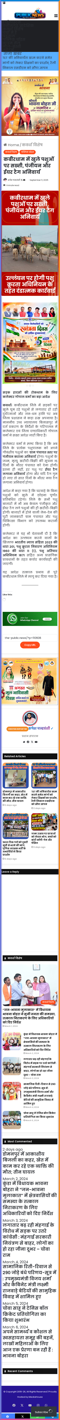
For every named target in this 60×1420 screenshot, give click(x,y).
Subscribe (42, 1412)
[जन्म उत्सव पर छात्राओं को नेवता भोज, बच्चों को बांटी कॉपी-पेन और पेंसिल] (44, 821)
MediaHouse (36, 1397)
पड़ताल (8, 36)
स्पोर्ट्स (8, 50)
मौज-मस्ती (11, 46)
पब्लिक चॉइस (13, 39)
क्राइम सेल (11, 43)
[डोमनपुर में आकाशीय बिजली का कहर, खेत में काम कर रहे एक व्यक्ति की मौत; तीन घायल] (16, 775)
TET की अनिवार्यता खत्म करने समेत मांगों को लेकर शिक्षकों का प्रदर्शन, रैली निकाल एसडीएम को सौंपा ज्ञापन (44, 798)
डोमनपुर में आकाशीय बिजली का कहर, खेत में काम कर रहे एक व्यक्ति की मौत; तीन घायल (15, 796)
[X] (32, 742)
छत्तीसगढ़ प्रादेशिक (18, 25)
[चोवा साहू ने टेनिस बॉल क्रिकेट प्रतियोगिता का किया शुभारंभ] (12, 1120)
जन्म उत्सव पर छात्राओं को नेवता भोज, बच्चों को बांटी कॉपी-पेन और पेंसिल (43, 838)
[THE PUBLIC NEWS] (30, 9)
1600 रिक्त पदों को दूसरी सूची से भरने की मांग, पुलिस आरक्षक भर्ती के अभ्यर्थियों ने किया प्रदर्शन (27, 63)
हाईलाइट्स (11, 22)
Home (13, 145)
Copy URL (30, 645)
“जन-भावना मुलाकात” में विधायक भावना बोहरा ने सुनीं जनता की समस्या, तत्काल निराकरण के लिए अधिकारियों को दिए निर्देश (29, 1016)
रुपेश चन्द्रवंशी (14, 180)
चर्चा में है (9, 32)
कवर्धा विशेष (12, 29)
